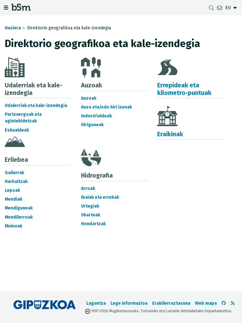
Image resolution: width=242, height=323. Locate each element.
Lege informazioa (129, 303)
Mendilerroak (19, 217)
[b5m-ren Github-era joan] (224, 303)
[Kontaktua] (219, 7)
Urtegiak (90, 206)
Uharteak (90, 215)
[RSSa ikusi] (232, 303)
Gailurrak (14, 172)
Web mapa (206, 303)
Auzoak (88, 98)
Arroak (88, 188)
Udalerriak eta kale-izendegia (36, 105)
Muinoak (13, 226)
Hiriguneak (92, 124)
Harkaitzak (16, 181)
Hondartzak (93, 223)
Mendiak (13, 199)
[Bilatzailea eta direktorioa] (211, 7)
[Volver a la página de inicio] (21, 9)
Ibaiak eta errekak (100, 197)
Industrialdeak (96, 116)
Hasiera (13, 28)
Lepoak (12, 190)
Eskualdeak (17, 130)
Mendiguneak (19, 208)
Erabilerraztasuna (171, 303)
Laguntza (96, 303)
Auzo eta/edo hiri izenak (106, 107)
